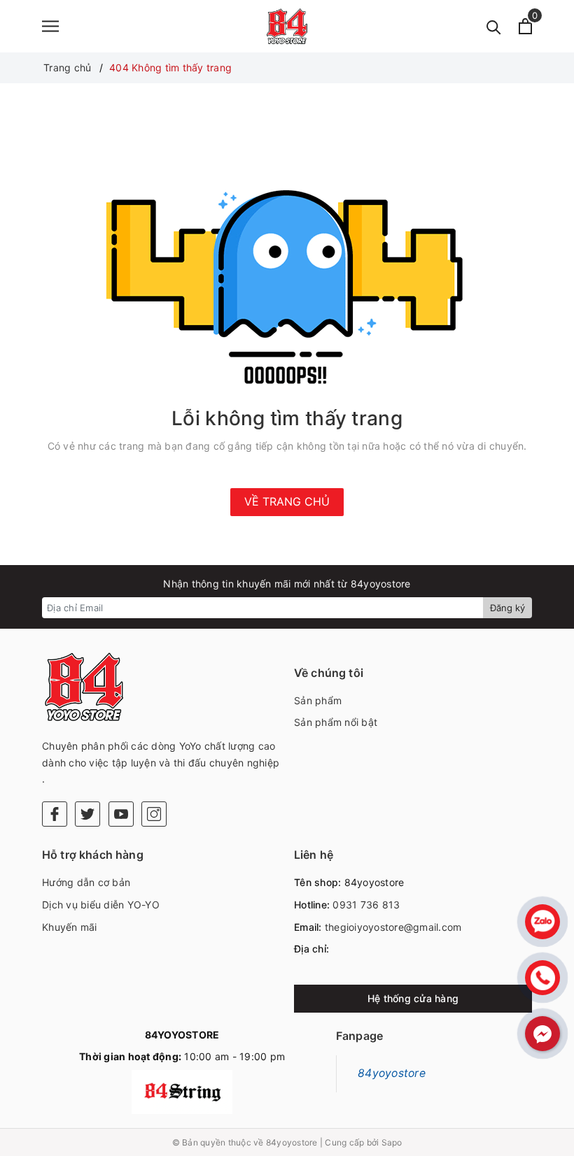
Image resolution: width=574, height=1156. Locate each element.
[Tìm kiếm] (493, 26)
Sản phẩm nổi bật (335, 722)
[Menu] (50, 26)
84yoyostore (392, 1073)
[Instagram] (154, 814)
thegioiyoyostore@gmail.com (393, 927)
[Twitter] (87, 814)
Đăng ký (507, 607)
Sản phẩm (318, 700)
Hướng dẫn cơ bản (86, 882)
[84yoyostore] (287, 26)
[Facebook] (54, 814)
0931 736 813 (366, 905)
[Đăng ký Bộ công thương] (182, 1092)
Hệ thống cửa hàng (413, 998)
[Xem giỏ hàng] (525, 26)
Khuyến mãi (69, 927)
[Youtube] (121, 814)
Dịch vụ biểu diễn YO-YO (101, 905)
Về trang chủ (287, 501)
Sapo (392, 1142)
